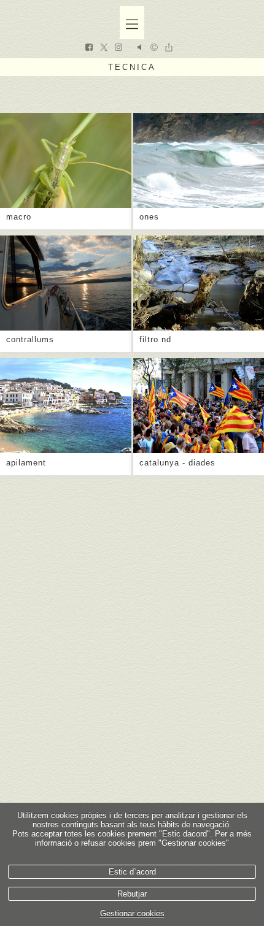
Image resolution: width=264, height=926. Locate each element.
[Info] (154, 48)
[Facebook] (89, 48)
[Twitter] (103, 48)
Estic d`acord (132, 871)
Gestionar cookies (132, 913)
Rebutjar (132, 893)
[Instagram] (118, 48)
